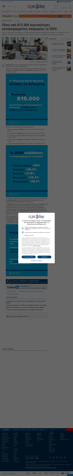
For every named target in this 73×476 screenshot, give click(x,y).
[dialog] (36, 238)
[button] (36, 235)
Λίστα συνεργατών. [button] (37, 245)
